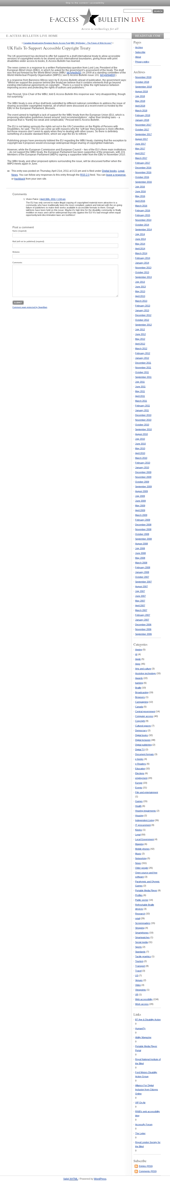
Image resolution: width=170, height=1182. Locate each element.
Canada (139, 706)
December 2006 (143, 624)
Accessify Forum (143, 1124)
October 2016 (142, 177)
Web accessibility (144, 999)
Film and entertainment (146, 792)
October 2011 (142, 372)
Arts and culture (143, 668)
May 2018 (140, 101)
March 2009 (141, 515)
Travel (138, 970)
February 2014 (142, 258)
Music (138, 853)
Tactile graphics (143, 956)
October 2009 (142, 481)
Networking (141, 858)
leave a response (116, 175)
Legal (121, 171)
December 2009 (143, 472)
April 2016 (140, 201)
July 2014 (140, 234)
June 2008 (140, 553)
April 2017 (140, 153)
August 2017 (141, 139)
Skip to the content (77, 3)
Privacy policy (142, 61)
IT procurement (143, 825)
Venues (139, 980)
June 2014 (140, 239)
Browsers (140, 697)
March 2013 (141, 301)
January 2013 (142, 310)
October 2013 (142, 272)
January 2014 (142, 263)
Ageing (138, 649)
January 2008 (142, 572)
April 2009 (140, 510)
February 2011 (142, 405)
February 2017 (142, 163)
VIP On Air (140, 1102)
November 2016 (143, 172)
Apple (138, 659)
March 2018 (141, 110)
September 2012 (143, 324)
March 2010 (141, 458)
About (138, 57)
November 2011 (143, 367)
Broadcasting (141, 692)
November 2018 (143, 77)
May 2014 (140, 244)
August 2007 (141, 586)
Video (138, 985)
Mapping (139, 844)
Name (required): (19, 231)
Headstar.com (147, 36)
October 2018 (142, 82)
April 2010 (140, 453)
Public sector (141, 900)
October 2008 (142, 534)
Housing (139, 815)
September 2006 (143, 634)
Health (138, 806)
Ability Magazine (143, 1037)
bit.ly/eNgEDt (107, 75)
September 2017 (143, 134)
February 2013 (142, 305)
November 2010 (143, 420)
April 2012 (140, 343)
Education (140, 768)
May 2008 (140, 558)
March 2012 (141, 348)
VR (136, 994)
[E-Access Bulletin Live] (88, 16)
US (136, 975)
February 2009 (142, 520)
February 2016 (142, 210)
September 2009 (143, 486)
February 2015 (142, 215)
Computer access (144, 716)
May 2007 (140, 600)
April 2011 (140, 396)
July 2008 (140, 548)
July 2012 (140, 329)
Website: (16, 252)
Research (140, 913)
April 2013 (140, 296)
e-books (139, 759)
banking (139, 683)
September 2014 (143, 229)
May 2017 (140, 148)
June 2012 (140, 334)
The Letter (140, 1133)
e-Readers (140, 764)
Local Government (144, 839)
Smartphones (142, 932)
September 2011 (143, 377)
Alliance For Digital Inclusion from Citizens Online (146, 1089)
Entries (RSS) (146, 1166)
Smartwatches (142, 937)
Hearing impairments (145, 811)
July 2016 (140, 186)
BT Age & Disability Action (148, 1019)
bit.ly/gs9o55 (74, 72)
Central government (145, 711)
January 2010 (142, 467)
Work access (142, 1004)
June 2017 (140, 144)
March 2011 (141, 401)
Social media (141, 942)
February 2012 (142, 353)
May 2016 (140, 196)
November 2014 (143, 220)
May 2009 (140, 505)
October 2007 (142, 577)
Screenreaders (142, 923)
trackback (19, 179)
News (14, 175)
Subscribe (140, 52)
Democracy (141, 730)
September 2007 (143, 581)
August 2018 (141, 91)
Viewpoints (140, 990)
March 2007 (141, 610)
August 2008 (141, 543)
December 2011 (143, 363)
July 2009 (140, 496)
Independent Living (144, 820)
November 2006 (143, 629)
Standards (140, 951)
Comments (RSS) (148, 1171)
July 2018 (140, 96)
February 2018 (142, 115)
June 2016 (140, 191)
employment (141, 778)
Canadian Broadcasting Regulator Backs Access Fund (46, 43)
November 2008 (143, 529)
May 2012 (140, 339)
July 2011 (140, 382)
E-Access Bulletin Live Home (32, 36)
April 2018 (140, 106)
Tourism (139, 961)
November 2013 (143, 267)
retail (137, 918)
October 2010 (142, 424)
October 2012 (142, 320)
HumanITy (140, 1028)
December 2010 (143, 415)
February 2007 (142, 615)
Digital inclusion (143, 740)
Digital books (109, 171)
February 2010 (142, 462)
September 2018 (143, 86)
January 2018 (142, 120)
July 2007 (140, 591)
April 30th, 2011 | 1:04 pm (53, 199)
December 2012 (143, 315)
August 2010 (141, 434)
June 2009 (140, 501)
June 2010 (140, 443)
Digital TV (140, 749)
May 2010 (140, 448)
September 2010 (143, 429)
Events (138, 787)
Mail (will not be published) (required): (28, 241)
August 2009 (141, 491)
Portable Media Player (146, 890)
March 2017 (141, 158)
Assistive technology (145, 673)
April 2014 (140, 248)
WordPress (100, 1178)
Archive (139, 47)
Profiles (139, 895)
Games (139, 801)
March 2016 (141, 205)
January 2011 (142, 410)
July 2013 (140, 282)
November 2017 (143, 125)
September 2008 (143, 539)
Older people (141, 868)
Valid (70, 1178)
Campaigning (141, 702)
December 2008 (143, 524)
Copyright (140, 721)
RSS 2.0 (85, 175)
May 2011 (140, 391)
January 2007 (142, 620)
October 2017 (142, 129)
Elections (139, 773)
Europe (138, 783)
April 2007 (140, 605)
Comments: (17, 263)
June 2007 (140, 596)
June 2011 (140, 386)
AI (136, 654)
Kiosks (138, 830)
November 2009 (143, 477)
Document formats (144, 754)
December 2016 (143, 167)
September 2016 (143, 182)
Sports (138, 947)
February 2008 (142, 567)
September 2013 (143, 277)
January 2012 (142, 358)
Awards (139, 678)
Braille (138, 687)
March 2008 (141, 562)
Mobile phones (142, 849)
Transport (140, 966)
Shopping (139, 928)
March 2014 (141, 253)
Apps (137, 664)
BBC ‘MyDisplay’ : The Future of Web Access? (91, 43)
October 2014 (142, 224)
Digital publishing (143, 745)
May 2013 (140, 291)
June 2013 (140, 286)
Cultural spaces (143, 725)
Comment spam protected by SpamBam (29, 307)
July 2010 (140, 439)
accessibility (97, 3)
